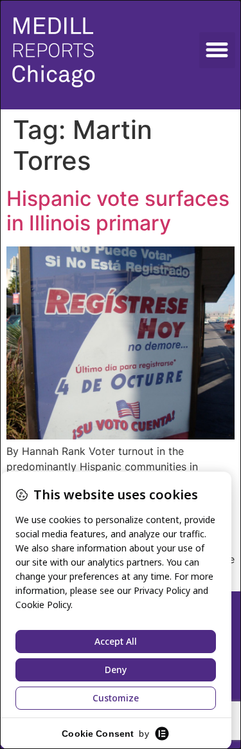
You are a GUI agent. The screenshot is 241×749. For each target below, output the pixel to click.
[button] (217, 50)
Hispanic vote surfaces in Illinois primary (117, 211)
